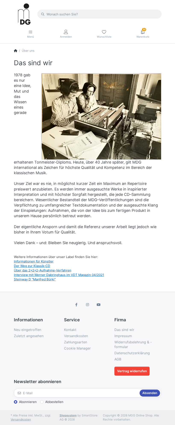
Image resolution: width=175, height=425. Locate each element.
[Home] (15, 51)
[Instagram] (87, 304)
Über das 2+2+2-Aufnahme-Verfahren (42, 270)
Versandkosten (21, 419)
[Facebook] (76, 304)
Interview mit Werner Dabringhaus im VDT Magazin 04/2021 (59, 275)
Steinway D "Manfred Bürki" (35, 279)
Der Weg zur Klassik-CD (32, 266)
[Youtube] (98, 304)
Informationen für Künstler (34, 261)
